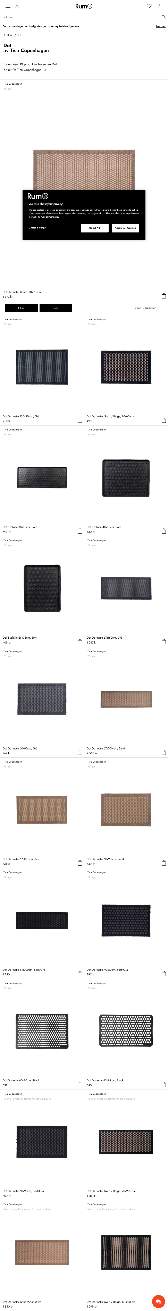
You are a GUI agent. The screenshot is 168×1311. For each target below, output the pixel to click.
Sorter (56, 308)
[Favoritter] (149, 6)
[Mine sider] (17, 6)
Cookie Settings (37, 227)
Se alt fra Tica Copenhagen (22, 69)
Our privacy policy (50, 217)
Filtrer (21, 308)
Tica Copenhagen (29, 50)
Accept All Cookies (125, 228)
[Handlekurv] (160, 6)
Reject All (94, 228)
